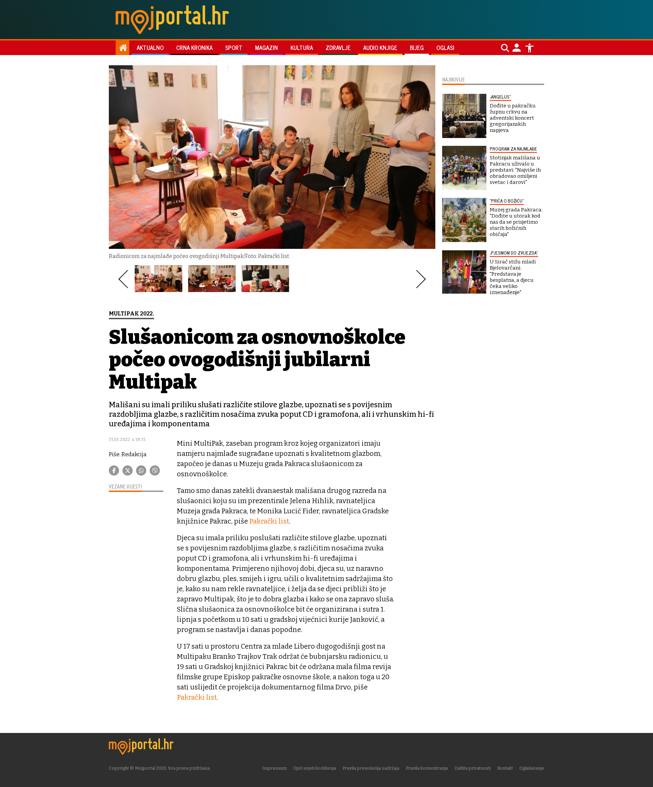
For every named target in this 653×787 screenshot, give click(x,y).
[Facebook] (114, 470)
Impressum (274, 768)
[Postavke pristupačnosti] (529, 47)
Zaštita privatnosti (472, 768)
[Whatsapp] (141, 470)
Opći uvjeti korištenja (314, 768)
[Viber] (155, 470)
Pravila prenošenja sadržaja (370, 768)
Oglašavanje (531, 768)
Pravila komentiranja (427, 768)
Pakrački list (269, 521)
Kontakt (505, 768)
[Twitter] (127, 470)
